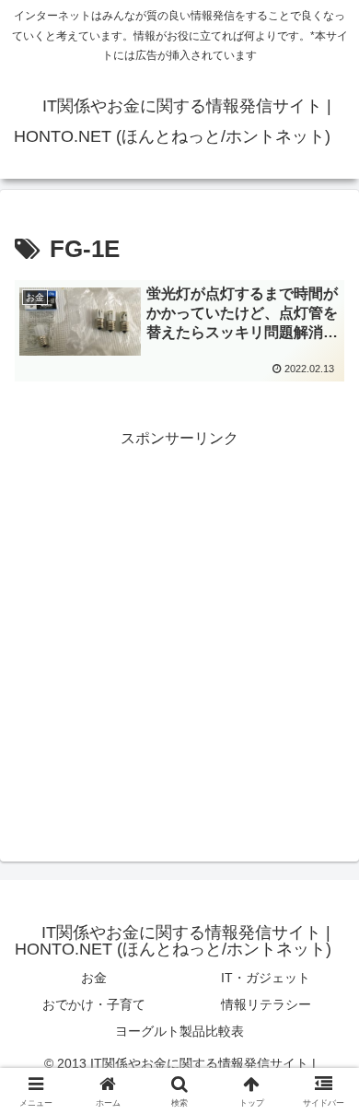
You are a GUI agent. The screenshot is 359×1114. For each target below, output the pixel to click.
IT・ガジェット (265, 977)
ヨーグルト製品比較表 (179, 1031)
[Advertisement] (179, 631)
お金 (94, 977)
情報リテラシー (266, 1004)
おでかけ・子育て (93, 1004)
